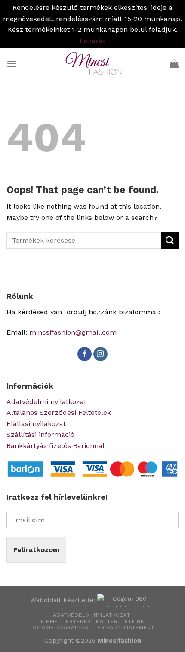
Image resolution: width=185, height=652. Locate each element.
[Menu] (11, 63)
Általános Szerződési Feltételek (58, 412)
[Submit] (170, 240)
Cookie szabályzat (62, 627)
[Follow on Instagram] (100, 354)
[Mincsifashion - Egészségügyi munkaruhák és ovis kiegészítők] (92, 63)
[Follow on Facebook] (84, 354)
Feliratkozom (36, 549)
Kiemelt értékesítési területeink (93, 621)
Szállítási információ (40, 434)
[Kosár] (174, 63)
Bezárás (93, 41)
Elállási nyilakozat (36, 424)
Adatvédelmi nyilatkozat (46, 402)
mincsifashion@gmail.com (73, 332)
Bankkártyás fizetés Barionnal (55, 446)
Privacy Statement (125, 627)
